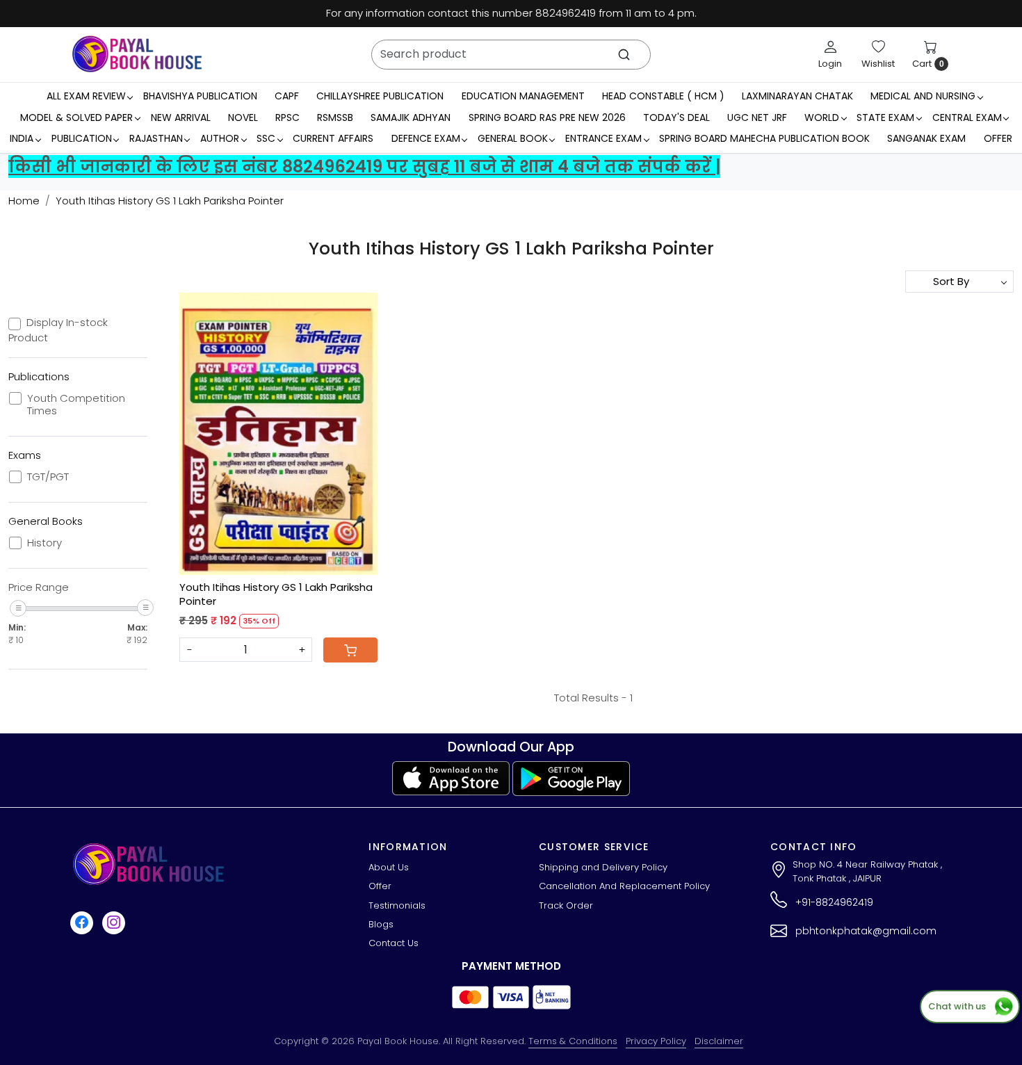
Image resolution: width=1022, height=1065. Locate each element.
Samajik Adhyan (411, 117)
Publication (81, 138)
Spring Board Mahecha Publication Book (764, 138)
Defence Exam (425, 138)
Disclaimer (719, 1041)
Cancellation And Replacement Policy (624, 886)
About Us (388, 867)
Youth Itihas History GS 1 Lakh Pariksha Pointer (276, 594)
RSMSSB (335, 117)
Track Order (566, 905)
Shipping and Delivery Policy (603, 867)
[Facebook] (83, 922)
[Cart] (350, 649)
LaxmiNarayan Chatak (797, 96)
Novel (243, 117)
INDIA (21, 138)
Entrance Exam (603, 138)
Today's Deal (676, 117)
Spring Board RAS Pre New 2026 (547, 117)
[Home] (136, 54)
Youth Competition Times (76, 404)
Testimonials (396, 905)
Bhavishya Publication (200, 96)
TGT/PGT (48, 477)
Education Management (523, 96)
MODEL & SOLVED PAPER (76, 117)
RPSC (287, 117)
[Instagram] (115, 922)
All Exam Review (86, 96)
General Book (513, 138)
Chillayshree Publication (380, 96)
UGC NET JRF (757, 117)
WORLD (821, 117)
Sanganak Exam (926, 138)
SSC (266, 138)
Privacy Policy (656, 1041)
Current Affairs (333, 138)
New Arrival (181, 117)
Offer (998, 138)
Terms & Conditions (572, 1041)
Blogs (381, 924)
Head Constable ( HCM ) (663, 96)
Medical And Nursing (922, 96)
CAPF (287, 96)
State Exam (885, 117)
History (44, 543)
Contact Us (393, 943)
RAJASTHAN (156, 138)
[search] (624, 55)
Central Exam (967, 117)
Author (219, 138)
